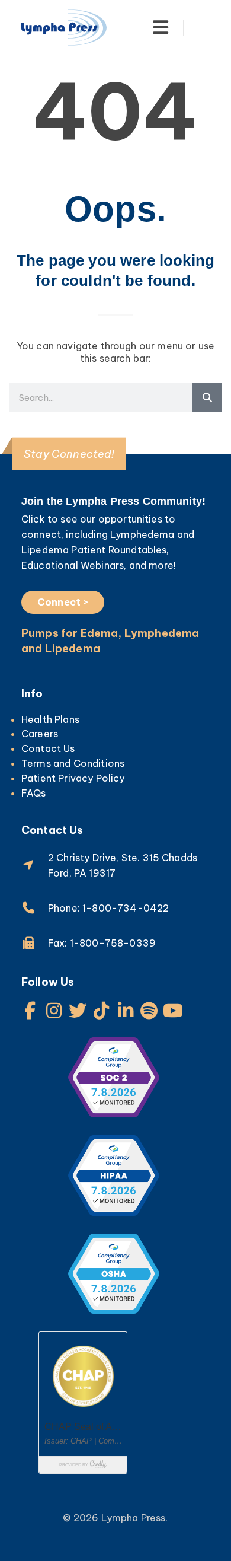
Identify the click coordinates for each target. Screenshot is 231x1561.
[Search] (207, 397)
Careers (39, 734)
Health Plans (50, 719)
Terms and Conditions (72, 763)
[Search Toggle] (203, 27)
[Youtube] (173, 1011)
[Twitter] (77, 1011)
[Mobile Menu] (160, 27)
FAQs (33, 793)
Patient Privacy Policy (73, 778)
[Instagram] (54, 1011)
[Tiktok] (102, 1011)
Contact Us (48, 748)
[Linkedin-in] (125, 1011)
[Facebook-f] (30, 1011)
